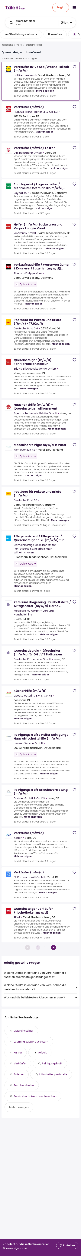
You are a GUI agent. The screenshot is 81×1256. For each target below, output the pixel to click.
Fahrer (18, 1052)
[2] (53, 947)
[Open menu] (74, 7)
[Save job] (74, 66)
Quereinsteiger (23, 1031)
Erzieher (19, 1074)
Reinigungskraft (52, 1063)
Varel (19, 45)
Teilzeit (42, 1052)
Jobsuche (7, 45)
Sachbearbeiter (24, 1085)
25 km (65, 23)
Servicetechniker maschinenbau (35, 1096)
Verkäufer (20, 1063)
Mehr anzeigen (45, 90)
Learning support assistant (31, 1041)
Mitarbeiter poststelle (53, 1074)
